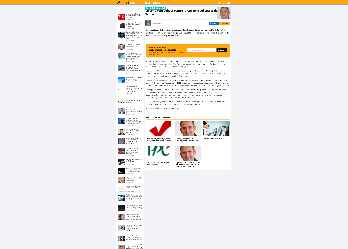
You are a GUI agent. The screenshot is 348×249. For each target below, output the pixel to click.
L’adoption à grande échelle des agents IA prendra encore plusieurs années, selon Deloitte (134, 217)
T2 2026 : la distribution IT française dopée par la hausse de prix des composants (134, 140)
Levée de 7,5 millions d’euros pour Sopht (133, 45)
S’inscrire (223, 3)
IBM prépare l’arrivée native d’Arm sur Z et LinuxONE (133, 24)
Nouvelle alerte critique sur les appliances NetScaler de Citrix (133, 79)
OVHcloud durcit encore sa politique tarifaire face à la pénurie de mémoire (134, 237)
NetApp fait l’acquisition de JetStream (134, 160)
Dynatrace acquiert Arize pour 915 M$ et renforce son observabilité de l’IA (134, 207)
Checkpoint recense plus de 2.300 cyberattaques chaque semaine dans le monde (134, 227)
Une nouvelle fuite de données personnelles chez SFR (133, 15)
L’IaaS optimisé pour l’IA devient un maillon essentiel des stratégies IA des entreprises (134, 121)
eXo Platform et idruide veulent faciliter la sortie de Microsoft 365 (134, 178)
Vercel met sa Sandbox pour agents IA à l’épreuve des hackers (133, 169)
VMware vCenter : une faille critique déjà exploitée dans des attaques (133, 151)
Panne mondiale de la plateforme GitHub (133, 187)
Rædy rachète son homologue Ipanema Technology (133, 100)
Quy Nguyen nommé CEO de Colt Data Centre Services (134, 130)
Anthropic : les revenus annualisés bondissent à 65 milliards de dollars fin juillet (134, 197)
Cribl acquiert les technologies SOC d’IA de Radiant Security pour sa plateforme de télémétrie (134, 90)
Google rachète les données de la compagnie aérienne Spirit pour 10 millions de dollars (134, 68)
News (148, 3)
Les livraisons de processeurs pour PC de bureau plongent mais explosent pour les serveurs (134, 56)
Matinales (158, 3)
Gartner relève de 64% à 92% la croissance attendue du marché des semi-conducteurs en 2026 (134, 35)
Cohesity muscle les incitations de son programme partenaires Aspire (134, 110)
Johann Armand (158, 25)
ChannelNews (126, 2)
